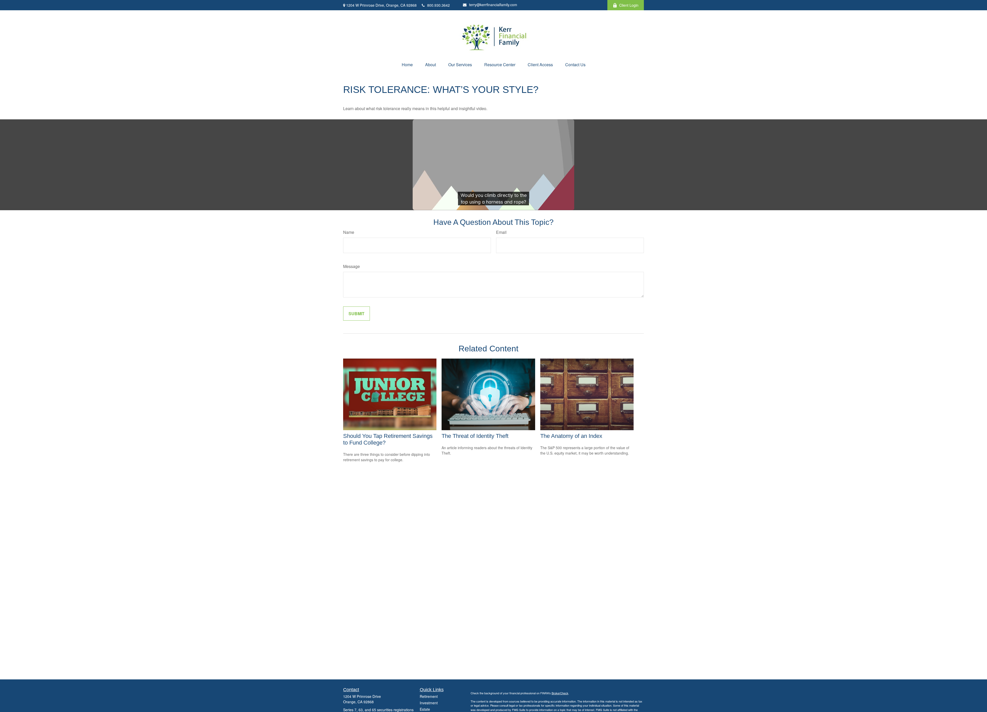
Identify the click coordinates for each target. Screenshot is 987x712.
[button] (407, 64)
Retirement (429, 696)
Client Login (628, 5)
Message (351, 266)
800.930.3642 (438, 5)
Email (501, 232)
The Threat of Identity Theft (475, 436)
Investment (429, 702)
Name (348, 232)
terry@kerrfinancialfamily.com (493, 4)
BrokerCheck (560, 693)
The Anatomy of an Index (571, 436)
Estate (425, 709)
